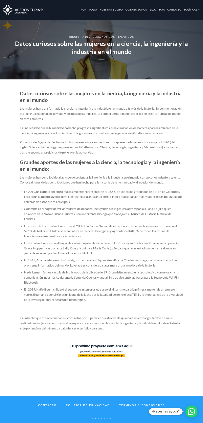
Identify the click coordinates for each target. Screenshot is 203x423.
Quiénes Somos (136, 10)
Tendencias (125, 36)
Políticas (190, 10)
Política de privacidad (88, 405)
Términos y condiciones (142, 405)
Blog (153, 10)
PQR (162, 10)
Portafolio (89, 10)
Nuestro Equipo (111, 10)
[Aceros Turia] (23, 10)
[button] (191, 411)
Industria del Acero (84, 36)
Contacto (174, 10)
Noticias (108, 36)
